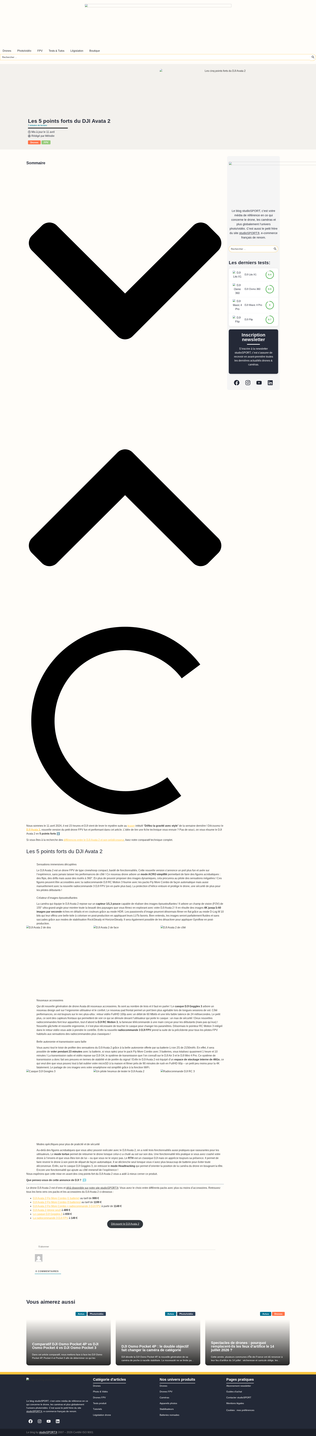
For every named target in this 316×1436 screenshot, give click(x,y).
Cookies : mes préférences (240, 1410)
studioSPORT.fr (249, 233)
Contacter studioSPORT (238, 1397)
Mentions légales (235, 1403)
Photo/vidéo (97, 1314)
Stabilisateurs (167, 1409)
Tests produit (99, 1403)
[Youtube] (259, 382)
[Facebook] (236, 382)
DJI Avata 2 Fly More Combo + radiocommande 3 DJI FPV (67, 1206)
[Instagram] (247, 382)
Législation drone (102, 1415)
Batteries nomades (169, 1415)
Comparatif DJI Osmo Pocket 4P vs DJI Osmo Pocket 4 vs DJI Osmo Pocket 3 (65, 1346)
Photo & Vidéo (100, 1391)
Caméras (164, 1397)
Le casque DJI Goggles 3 (47, 1214)
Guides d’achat (234, 1391)
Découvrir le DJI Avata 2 (125, 1224)
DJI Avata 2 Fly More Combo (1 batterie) (56, 1198)
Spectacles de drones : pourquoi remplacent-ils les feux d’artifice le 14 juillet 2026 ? (242, 1346)
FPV (46, 142)
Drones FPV (99, 1397)
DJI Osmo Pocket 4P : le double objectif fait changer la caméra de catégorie (154, 1348)
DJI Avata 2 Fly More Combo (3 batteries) (57, 1202)
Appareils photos (168, 1403)
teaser (131, 825)
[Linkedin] (270, 382)
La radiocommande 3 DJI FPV (50, 1218)
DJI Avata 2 (33, 829)
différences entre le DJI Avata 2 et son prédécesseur (94, 839)
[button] (125, 281)
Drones (34, 142)
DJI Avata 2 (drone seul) (47, 1210)
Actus (81, 1314)
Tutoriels (97, 1409)
